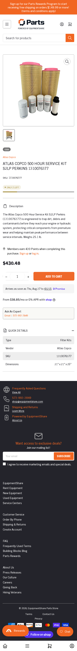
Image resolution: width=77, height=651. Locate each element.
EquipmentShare (13, 483)
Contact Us (48, 614)
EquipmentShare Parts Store (43, 608)
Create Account (12, 529)
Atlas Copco (9, 157)
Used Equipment (13, 498)
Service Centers (12, 503)
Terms (28, 614)
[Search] (70, 38)
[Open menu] (7, 24)
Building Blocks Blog (15, 550)
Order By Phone (12, 519)
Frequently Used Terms (17, 546)
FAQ (5, 541)
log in (35, 253)
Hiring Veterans (12, 592)
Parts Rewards (12, 556)
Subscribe (64, 456)
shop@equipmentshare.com (27, 401)
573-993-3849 (20, 315)
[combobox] (38, 38)
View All (16, 392)
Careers (7, 582)
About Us (17, 420)
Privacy (38, 618)
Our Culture (9, 577)
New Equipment (12, 493)
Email (8, 315)
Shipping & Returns (14, 524)
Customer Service (13, 514)
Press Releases (12, 572)
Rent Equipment (13, 488)
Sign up (24, 253)
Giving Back (10, 587)
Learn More (18, 410)
